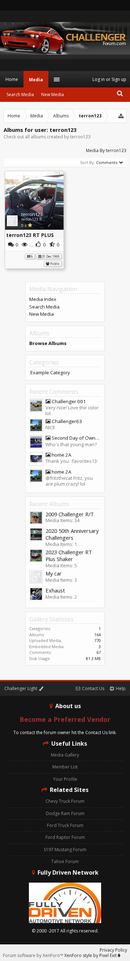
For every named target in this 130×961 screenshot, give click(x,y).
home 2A (61, 455)
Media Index (42, 299)
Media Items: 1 (61, 544)
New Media (41, 314)
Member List (65, 767)
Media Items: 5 (61, 565)
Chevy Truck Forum (65, 801)
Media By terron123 (106, 150)
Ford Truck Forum (65, 825)
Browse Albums (47, 343)
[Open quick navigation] (121, 115)
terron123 (32, 214)
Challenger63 (66, 421)
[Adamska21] (36, 556)
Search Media (44, 306)
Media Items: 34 (62, 520)
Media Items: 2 (61, 597)
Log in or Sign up (109, 79)
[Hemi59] (36, 406)
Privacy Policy (113, 950)
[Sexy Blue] (36, 442)
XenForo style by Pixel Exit (91, 955)
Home (11, 79)
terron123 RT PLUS (37, 219)
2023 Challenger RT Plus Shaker (69, 556)
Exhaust (55, 590)
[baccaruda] (36, 426)
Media (36, 80)
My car (54, 573)
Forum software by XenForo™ (33, 955)
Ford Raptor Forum (65, 837)
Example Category (50, 372)
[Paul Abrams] (36, 594)
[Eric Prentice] (36, 535)
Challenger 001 (68, 401)
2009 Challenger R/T (70, 514)
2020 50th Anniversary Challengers (72, 534)
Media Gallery (65, 755)
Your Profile (65, 779)
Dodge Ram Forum (65, 813)
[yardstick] (36, 577)
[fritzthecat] (36, 459)
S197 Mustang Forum (65, 849)
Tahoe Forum (65, 861)
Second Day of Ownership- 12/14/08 (76, 438)
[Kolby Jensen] (36, 518)
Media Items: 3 (61, 580)
